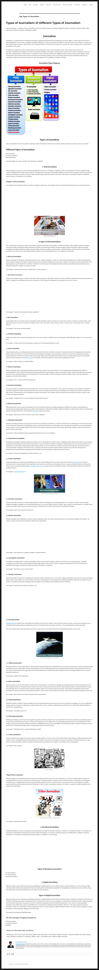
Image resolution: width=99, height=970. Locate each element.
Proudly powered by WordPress (21, 964)
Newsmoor (11, 964)
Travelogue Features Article (37, 466)
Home (25, 4)
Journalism (77, 4)
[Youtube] (13, 954)
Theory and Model (67, 4)
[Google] (9, 954)
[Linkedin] (7, 954)
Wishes (91, 4)
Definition (48, 4)
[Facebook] (11, 954)
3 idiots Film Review (19, 471)
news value (30, 357)
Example (35, 4)
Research (84, 4)
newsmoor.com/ (11, 950)
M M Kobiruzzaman (20, 944)
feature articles (76, 462)
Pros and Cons (57, 4)
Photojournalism (10, 623)
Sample (42, 4)
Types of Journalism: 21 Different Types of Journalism (43, 22)
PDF (30, 4)
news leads (36, 411)
